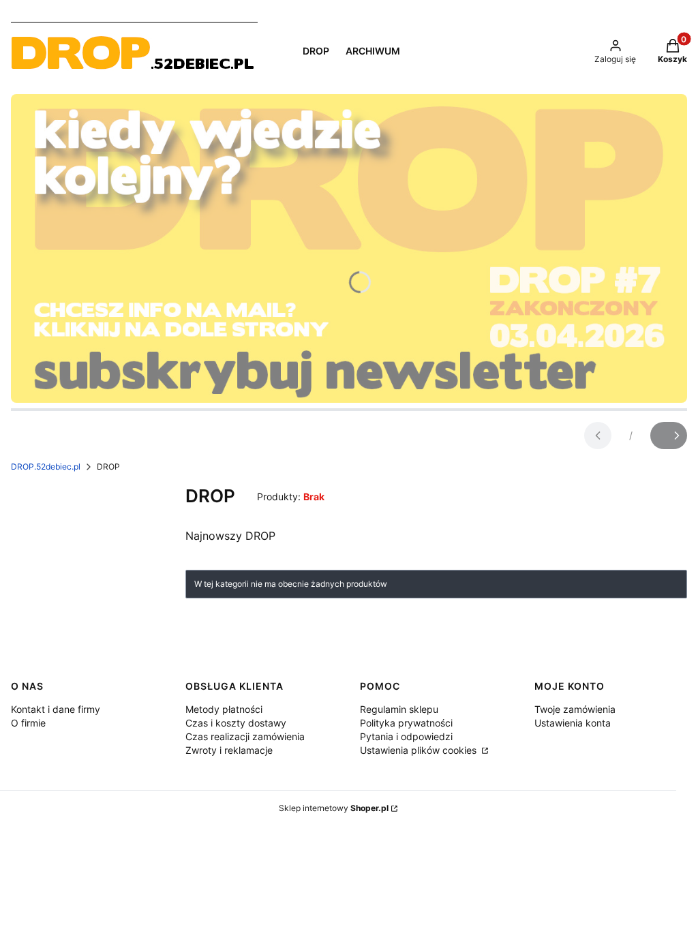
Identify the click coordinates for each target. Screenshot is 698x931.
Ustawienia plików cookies (419, 750)
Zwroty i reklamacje (229, 750)
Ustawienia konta (572, 723)
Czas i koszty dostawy (235, 723)
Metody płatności (223, 709)
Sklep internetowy (334, 808)
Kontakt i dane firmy (55, 709)
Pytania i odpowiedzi (406, 736)
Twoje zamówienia (575, 709)
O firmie (28, 723)
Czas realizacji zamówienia (245, 736)
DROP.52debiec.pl (45, 466)
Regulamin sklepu (399, 709)
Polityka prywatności (406, 723)
